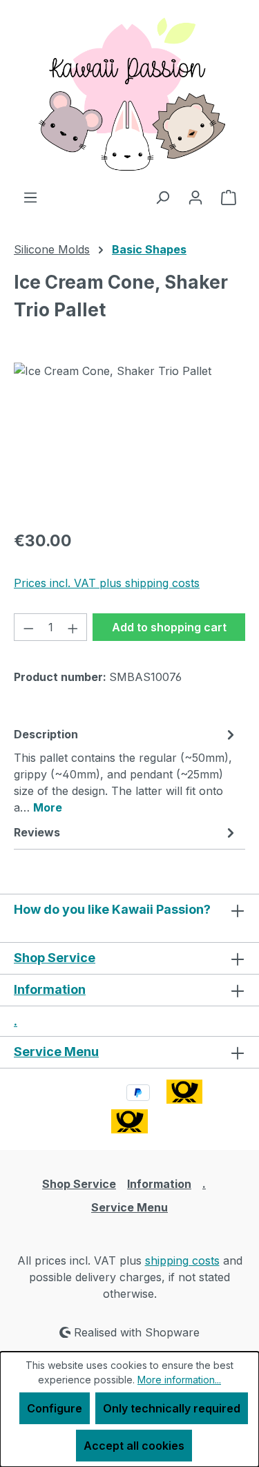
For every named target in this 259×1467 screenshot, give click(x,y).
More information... (179, 1380)
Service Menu (56, 1051)
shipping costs (182, 1260)
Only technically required (171, 1408)
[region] (129, 440)
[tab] (126, 770)
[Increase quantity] (73, 627)
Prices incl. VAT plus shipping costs (107, 583)
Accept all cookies (134, 1445)
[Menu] (30, 197)
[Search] (162, 197)
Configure (54, 1408)
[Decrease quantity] (28, 627)
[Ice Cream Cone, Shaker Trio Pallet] (129, 440)
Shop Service (54, 957)
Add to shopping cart (169, 627)
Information (50, 989)
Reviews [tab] (37, 832)
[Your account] (195, 197)
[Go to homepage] (129, 94)
